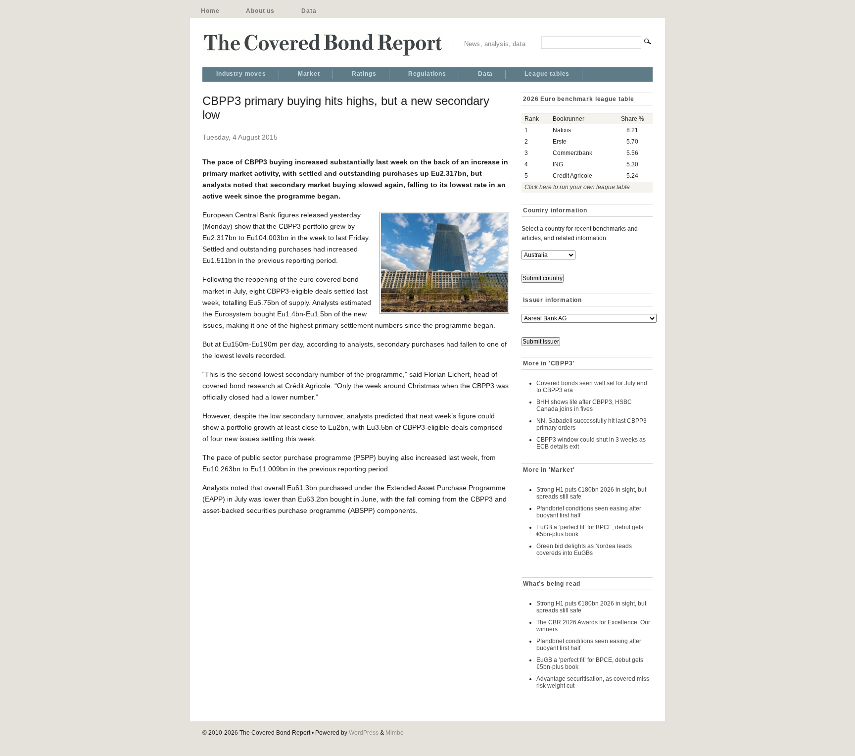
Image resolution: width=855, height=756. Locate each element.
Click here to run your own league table (577, 187)
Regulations (427, 73)
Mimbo (394, 732)
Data (308, 10)
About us (260, 10)
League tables (547, 73)
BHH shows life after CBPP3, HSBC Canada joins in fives (584, 405)
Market (309, 73)
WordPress (364, 732)
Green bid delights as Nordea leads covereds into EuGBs (584, 549)
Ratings (364, 73)
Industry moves (241, 73)
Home (210, 10)
